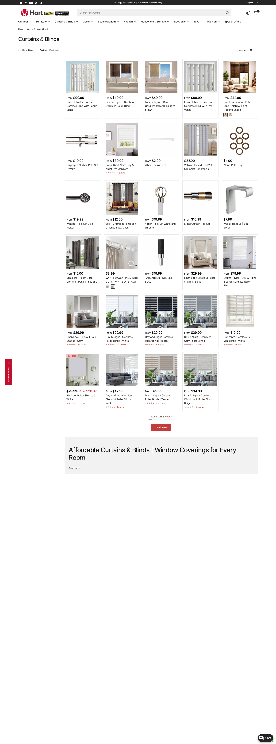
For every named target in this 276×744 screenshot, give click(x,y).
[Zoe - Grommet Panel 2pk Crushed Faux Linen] (122, 198)
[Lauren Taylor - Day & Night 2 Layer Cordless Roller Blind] (239, 252)
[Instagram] (25, 2)
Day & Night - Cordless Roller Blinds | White (119, 338)
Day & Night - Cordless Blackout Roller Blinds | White (119, 399)
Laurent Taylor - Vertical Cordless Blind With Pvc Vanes (198, 105)
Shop (29, 29)
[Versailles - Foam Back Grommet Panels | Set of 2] (82, 252)
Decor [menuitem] (86, 21)
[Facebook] (20, 2)
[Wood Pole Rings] (239, 139)
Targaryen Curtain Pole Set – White (82, 166)
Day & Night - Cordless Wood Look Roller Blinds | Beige (199, 399)
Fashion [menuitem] (212, 21)
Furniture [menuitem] (41, 21)
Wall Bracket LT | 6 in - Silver (236, 225)
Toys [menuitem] (196, 21)
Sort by (43, 50)
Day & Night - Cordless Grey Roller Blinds (197, 338)
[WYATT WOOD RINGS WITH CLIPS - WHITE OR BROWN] (122, 252)
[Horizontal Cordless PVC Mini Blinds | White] (239, 311)
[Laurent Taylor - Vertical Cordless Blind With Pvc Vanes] (200, 77)
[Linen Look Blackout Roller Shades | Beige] (200, 252)
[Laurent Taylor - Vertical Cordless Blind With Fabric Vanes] (82, 77)
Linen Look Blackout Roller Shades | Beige (199, 279)
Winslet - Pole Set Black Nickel (80, 225)
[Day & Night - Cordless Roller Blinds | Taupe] (161, 370)
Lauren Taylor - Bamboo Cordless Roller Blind (120, 103)
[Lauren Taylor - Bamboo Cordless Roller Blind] (122, 77)
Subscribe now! (8, 374)
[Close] (8, 363)
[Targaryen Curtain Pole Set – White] (82, 139)
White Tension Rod (156, 165)
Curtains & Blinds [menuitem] (65, 21)
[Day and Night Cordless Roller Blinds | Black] (161, 311)
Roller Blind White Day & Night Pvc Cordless (120, 166)
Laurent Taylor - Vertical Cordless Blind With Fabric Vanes (81, 105)
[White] (108, 286)
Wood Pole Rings (233, 165)
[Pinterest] (36, 2)
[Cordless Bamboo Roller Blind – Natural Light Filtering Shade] (239, 77)
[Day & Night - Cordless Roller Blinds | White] (122, 311)
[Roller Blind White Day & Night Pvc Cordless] (122, 139)
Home (20, 29)
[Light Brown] (230, 115)
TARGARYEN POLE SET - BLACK (159, 279)
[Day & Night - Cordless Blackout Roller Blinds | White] (122, 370)
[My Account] (248, 12)
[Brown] (113, 286)
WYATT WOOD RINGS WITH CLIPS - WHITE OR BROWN (122, 279)
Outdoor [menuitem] (23, 21)
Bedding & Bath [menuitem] (107, 21)
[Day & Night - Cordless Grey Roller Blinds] (200, 311)
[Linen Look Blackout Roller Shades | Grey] (82, 311)
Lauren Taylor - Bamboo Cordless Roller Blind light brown (160, 105)
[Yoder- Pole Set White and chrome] (161, 198)
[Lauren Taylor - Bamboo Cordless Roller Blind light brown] (161, 77)
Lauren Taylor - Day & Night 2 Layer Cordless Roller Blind (239, 281)
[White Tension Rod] (161, 139)
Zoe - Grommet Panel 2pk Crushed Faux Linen (121, 225)
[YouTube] (31, 2)
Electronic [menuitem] (180, 21)
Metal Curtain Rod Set (197, 223)
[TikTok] (41, 2)
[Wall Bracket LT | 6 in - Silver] (239, 198)
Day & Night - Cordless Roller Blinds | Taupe (158, 397)
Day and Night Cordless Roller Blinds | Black (159, 338)
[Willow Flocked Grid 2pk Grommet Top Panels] (200, 139)
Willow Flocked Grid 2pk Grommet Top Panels (198, 166)
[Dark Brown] (225, 115)
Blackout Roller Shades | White (80, 397)
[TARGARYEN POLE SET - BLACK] (161, 252)
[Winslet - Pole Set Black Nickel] (82, 198)
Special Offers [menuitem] (233, 21)
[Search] (227, 12)
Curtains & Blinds (41, 29)
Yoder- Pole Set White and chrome (160, 225)
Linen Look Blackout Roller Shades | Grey (81, 338)
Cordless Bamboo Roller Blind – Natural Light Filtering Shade (237, 105)
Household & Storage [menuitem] (153, 21)
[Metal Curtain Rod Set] (200, 198)
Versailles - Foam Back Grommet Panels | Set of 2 (81, 279)
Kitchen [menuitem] (128, 21)
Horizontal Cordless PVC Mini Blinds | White (237, 338)
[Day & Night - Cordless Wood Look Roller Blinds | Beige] (200, 370)
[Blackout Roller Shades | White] (82, 370)
